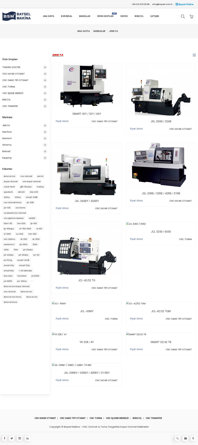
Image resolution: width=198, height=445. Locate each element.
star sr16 (34, 191)
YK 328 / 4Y (87, 342)
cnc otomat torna (12, 202)
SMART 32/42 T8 (161, 342)
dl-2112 (23, 239)
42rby (18, 197)
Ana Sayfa (48, 16)
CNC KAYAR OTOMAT (180, 129)
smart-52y (24, 265)
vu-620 (19, 233)
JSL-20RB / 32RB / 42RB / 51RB (161, 193)
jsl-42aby (8, 254)
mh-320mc (9, 239)
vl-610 (39, 228)
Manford (6, 131)
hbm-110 (8, 223)
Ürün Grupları (105, 15)
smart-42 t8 (23, 260)
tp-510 (34, 223)
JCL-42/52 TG (86, 280)
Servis (124, 16)
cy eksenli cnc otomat (15, 212)
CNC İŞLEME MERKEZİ (12, 93)
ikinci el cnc (9, 176)
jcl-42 (36, 254)
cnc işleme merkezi (14, 218)
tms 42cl (8, 275)
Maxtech (7, 138)
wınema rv (9, 244)
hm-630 (21, 223)
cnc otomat (26, 176)
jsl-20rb (23, 244)
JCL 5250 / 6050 (161, 231)
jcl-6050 (8, 281)
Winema (6, 144)
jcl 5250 (35, 275)
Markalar (84, 16)
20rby (7, 197)
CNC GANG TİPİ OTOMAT (104, 121)
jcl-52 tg (8, 260)
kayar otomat (10, 181)
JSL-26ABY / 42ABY (87, 201)
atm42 (21, 191)
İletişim (154, 16)
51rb (16, 249)
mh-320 (32, 233)
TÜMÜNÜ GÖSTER (11, 67)
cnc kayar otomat (32, 181)
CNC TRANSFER (10, 106)
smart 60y (9, 270)
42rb (6, 249)
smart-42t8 (31, 197)
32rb (35, 244)
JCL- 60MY (86, 311)
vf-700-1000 (25, 228)
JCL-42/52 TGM (161, 311)
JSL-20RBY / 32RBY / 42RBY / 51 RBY (87, 372)
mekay (40, 186)
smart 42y (9, 265)
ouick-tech (9, 186)
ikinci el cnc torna (12, 296)
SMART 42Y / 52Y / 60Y (86, 113)
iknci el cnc (31, 296)
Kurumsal (66, 16)
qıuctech (8, 191)
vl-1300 (7, 233)
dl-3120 (36, 239)
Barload (6, 151)
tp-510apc (9, 228)
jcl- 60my (22, 281)
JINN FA (6, 125)
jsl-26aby (28, 249)
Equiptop (7, 157)
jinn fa (40, 176)
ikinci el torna (10, 302)
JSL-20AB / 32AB (161, 121)
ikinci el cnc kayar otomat (16, 286)
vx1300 (32, 218)
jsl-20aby (23, 254)
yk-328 (30, 202)
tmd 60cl (22, 275)
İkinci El (139, 16)
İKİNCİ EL (6, 99)
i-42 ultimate (25, 270)
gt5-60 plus (26, 186)
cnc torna (20, 207)
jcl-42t (7, 207)
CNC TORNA (185, 239)
